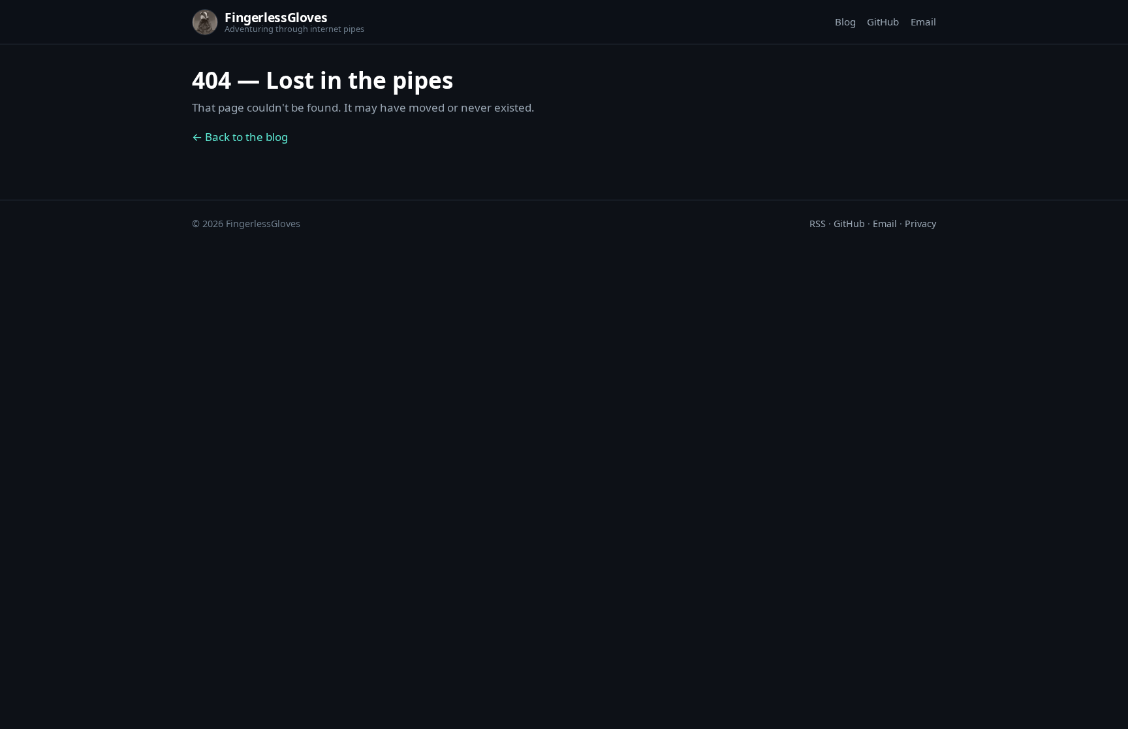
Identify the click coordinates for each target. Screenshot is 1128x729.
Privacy (920, 223)
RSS (817, 223)
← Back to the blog (240, 136)
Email (923, 21)
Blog (845, 21)
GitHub (883, 21)
